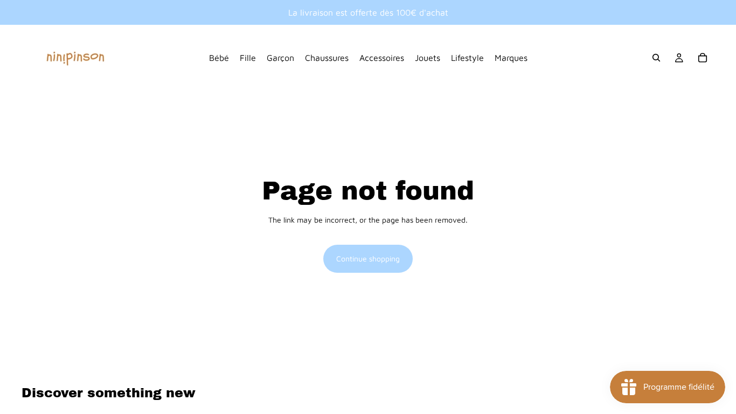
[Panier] (702, 58)
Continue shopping (368, 258)
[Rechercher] (656, 58)
